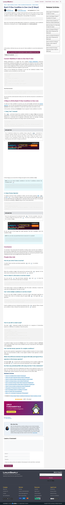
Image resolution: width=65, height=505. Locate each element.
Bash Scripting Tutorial (12, 4)
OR (6, 197)
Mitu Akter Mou (10, 10)
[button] (60, 1)
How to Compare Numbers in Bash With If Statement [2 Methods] (19, 384)
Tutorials (41, 1)
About (57, 1)
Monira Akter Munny (22, 10)
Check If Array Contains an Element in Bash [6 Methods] (17, 386)
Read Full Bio (35, 432)
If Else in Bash (35, 4)
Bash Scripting (7, 417)
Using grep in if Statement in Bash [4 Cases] (15, 388)
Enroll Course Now (11, 411)
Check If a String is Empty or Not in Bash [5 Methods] (17, 381)
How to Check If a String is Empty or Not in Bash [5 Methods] (52, 43)
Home (5, 4)
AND (38, 195)
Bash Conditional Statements (24, 4)
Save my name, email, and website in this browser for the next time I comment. (22, 462)
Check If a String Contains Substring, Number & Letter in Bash (19, 379)
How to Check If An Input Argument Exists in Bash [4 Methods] (52, 49)
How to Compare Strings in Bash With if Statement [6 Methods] (19, 382)
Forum (53, 1)
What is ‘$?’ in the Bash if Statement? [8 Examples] (16, 393)
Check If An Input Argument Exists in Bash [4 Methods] (17, 377)
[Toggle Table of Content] (16, 55)
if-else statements (33, 61)
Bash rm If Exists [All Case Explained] (13, 391)
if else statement (8, 418)
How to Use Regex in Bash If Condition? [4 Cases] (16, 389)
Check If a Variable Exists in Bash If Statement (15, 375)
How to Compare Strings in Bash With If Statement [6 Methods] (52, 31)
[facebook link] (4, 498)
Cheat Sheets (48, 1)
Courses (37, 1)
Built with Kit (50, 481)
